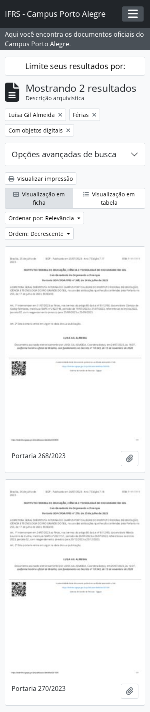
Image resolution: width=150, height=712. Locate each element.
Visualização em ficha (42, 198)
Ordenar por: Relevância (42, 218)
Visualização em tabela (112, 198)
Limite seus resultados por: (75, 66)
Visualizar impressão (44, 178)
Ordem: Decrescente (36, 233)
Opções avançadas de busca (64, 154)
